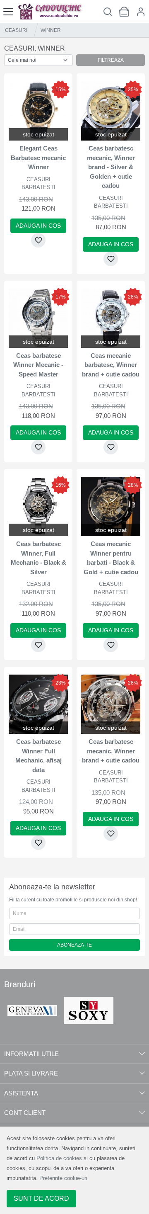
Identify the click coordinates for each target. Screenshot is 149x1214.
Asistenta (21, 1093)
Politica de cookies (59, 1158)
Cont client (25, 1112)
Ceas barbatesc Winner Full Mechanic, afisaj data (38, 755)
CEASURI (16, 30)
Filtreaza (111, 60)
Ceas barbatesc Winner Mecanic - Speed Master (38, 365)
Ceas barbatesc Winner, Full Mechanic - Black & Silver (38, 557)
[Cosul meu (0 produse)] (124, 11)
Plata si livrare (31, 1073)
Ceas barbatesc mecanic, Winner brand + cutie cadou (110, 751)
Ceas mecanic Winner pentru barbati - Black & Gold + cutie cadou (111, 557)
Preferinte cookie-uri (63, 1178)
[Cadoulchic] (55, 11)
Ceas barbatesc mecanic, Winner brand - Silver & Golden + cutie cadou (111, 167)
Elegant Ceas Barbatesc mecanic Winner (38, 157)
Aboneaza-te (74, 945)
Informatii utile (31, 1053)
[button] (140, 11)
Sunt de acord (41, 1198)
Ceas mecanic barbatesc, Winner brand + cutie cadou (110, 365)
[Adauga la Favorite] (38, 240)
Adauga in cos (38, 225)
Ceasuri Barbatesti (38, 183)
